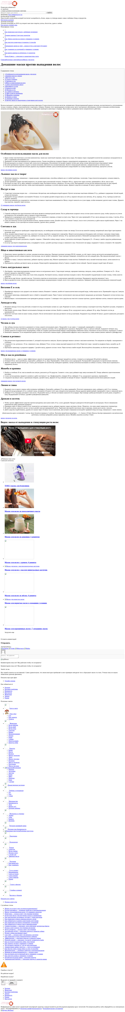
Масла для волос (14, 762)
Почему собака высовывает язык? (16, 933)
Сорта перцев (13, 875)
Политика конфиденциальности (31, 1008)
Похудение (12, 764)
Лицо (10, 757)
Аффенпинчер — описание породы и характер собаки (23, 938)
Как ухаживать (14, 865)
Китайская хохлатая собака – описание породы (20, 957)
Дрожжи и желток (12, 98)
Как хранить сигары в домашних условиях (19, 943)
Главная (3, 59)
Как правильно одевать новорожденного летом (20, 919)
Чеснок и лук (10, 90)
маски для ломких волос (9, 170)
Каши (10, 775)
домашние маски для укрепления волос (14, 246)
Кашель (11, 819)
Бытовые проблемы (11, 689)
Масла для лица (14, 766)
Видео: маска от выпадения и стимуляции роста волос (24, 100)
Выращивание (13, 872)
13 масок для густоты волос (10, 319)
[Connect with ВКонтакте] (19, 648)
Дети (10, 805)
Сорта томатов (13, 877)
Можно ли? (12, 806)
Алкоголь (12, 849)
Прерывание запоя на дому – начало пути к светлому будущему (26, 46)
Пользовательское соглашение (53, 1008)
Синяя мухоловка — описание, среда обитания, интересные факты (27, 926)
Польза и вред (13, 853)
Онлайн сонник (10, 681)
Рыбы (10, 737)
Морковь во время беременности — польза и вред (21, 952)
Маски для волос (28, 59)
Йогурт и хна (10, 77)
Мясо (10, 776)
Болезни (7, 687)
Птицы (11, 735)
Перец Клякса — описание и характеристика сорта (22, 56)
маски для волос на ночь (9, 418)
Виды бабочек (13, 725)
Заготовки (12, 771)
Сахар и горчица (11, 79)
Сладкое (11, 781)
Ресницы (12, 761)
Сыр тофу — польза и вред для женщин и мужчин (21, 935)
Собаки (11, 739)
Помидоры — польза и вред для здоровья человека (22, 914)
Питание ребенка (14, 808)
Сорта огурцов (13, 874)
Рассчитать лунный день (9, 25)
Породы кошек (13, 741)
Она (10, 794)
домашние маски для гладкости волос (13, 381)
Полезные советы (12, 59)
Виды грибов (13, 851)
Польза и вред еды (11, 902)
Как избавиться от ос (15, 14)
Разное (7, 698)
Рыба (10, 780)
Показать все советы (7, 898)
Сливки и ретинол (12, 91)
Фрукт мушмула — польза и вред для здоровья (20, 929)
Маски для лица (14, 759)
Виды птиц (12, 728)
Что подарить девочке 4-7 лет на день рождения (21, 945)
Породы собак (13, 742)
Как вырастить (13, 863)
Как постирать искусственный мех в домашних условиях (24, 954)
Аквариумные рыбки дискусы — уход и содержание (22, 947)
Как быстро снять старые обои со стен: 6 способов (21, 949)
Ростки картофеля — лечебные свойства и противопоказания (25, 910)
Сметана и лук (10, 81)
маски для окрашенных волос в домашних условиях (18, 351)
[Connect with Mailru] (27, 648)
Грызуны (12, 730)
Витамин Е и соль (11, 86)
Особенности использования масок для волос (20, 74)
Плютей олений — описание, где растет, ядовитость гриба (24, 940)
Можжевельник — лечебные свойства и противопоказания (24, 950)
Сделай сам (12, 854)
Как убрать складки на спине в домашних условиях (22, 39)
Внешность (8, 691)
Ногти (11, 752)
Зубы (10, 817)
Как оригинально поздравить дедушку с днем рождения (23, 917)
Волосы (11, 754)
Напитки (12, 778)
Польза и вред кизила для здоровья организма (20, 928)
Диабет (11, 815)
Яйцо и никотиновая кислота (15, 83)
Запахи (7, 696)
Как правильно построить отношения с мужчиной (21, 922)
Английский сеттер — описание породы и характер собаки (24, 931)
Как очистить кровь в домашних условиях (19, 956)
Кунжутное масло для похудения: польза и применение (23, 915)
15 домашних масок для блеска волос (13, 205)
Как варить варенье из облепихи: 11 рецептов (20, 53)
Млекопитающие (14, 734)
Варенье (11, 769)
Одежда (11, 719)
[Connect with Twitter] (12, 648)
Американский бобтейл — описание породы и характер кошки (26, 959)
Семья (11, 796)
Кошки (11, 732)
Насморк (11, 821)
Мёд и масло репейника (14, 93)
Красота (20, 59)
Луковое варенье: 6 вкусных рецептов (17, 35)
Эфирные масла (14, 856)
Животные (8, 694)
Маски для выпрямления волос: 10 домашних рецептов (23, 912)
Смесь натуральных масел (14, 84)
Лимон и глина (11, 97)
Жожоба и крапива (12, 95)
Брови (11, 750)
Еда (10, 715)
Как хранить (13, 717)
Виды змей (12, 727)
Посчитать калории (7, 20)
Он (10, 792)
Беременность (13, 803)
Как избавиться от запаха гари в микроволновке (21, 924)
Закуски (11, 773)
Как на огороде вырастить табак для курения (20, 942)
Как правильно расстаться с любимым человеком (21, 32)
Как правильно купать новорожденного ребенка (21, 936)
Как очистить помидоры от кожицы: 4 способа (20, 42)
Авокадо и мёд (10, 88)
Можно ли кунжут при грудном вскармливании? (21, 908)
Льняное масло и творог (13, 76)
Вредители (8, 693)
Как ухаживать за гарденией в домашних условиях (22, 49)
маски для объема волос (9, 283)
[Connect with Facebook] (5, 648)
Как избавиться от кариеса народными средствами (21, 921)
